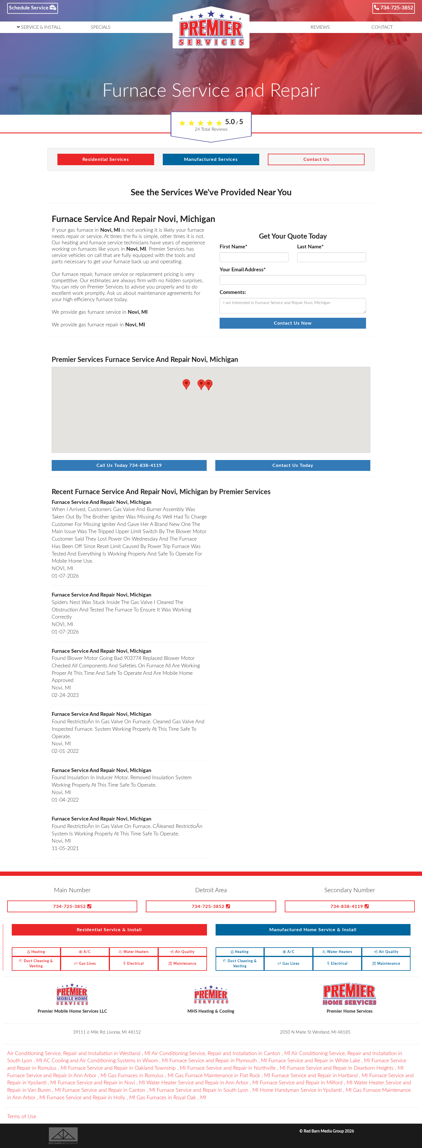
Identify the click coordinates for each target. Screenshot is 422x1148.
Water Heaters (135, 952)
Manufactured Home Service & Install (313, 929)
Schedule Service (29, 8)
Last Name (310, 247)
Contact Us (316, 159)
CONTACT (382, 27)
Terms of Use (21, 1116)
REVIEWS (320, 27)
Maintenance (184, 963)
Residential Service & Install (109, 929)
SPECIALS (101, 27)
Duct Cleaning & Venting (38, 963)
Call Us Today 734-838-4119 (129, 465)
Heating (37, 952)
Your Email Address (243, 269)
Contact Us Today (292, 465)
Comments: (233, 292)
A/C (86, 952)
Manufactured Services (211, 159)
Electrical (135, 963)
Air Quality (184, 952)
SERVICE (40, 27)
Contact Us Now (293, 323)
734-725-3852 (396, 8)
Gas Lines (87, 963)
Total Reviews (211, 129)
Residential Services (105, 159)
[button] (186, 384)
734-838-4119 (347, 906)
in (78, 1053)
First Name (233, 247)
